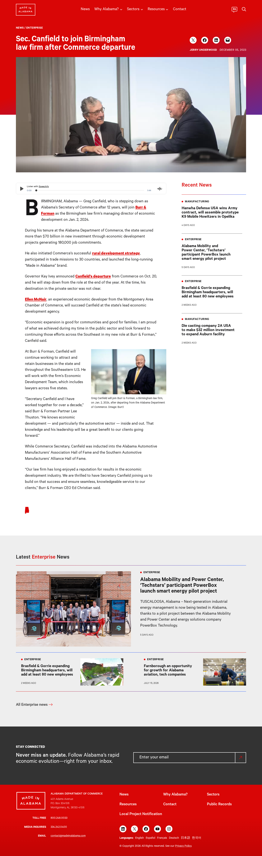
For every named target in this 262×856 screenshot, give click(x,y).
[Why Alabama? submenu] (121, 9)
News (20, 28)
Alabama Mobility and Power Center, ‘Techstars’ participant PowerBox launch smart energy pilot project (206, 252)
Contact (169, 805)
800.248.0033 (59, 818)
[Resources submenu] (167, 9)
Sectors (213, 795)
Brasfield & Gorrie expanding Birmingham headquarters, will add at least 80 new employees (208, 292)
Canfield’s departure (93, 277)
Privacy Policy (183, 846)
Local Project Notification (140, 814)
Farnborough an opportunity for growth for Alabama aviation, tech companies (168, 670)
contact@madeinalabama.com (68, 836)
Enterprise (34, 28)
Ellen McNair (35, 300)
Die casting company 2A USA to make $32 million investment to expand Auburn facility (208, 330)
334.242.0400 (59, 827)
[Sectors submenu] (142, 9)
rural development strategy (116, 254)
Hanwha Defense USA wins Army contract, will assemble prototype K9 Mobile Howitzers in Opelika (210, 213)
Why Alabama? (175, 795)
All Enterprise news (32, 705)
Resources (128, 805)
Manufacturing (197, 201)
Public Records (219, 805)
